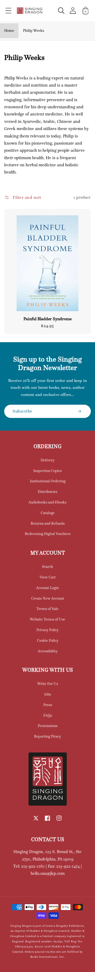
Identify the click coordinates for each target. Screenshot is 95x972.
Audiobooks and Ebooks (47, 502)
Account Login (47, 587)
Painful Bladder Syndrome (47, 318)
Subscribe (22, 411)
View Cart (48, 577)
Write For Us (47, 683)
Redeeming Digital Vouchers (47, 533)
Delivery (47, 460)
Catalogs (47, 512)
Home (9, 30)
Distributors (47, 491)
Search (47, 566)
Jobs (47, 694)
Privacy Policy (47, 629)
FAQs (47, 715)
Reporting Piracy (47, 736)
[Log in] (73, 10)
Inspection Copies (47, 470)
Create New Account (47, 598)
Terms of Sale (47, 608)
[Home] (29, 10)
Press (47, 704)
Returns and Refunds (48, 523)
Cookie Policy (47, 640)
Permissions (48, 725)
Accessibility (48, 651)
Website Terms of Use (47, 619)
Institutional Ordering (47, 481)
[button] (8, 10)
